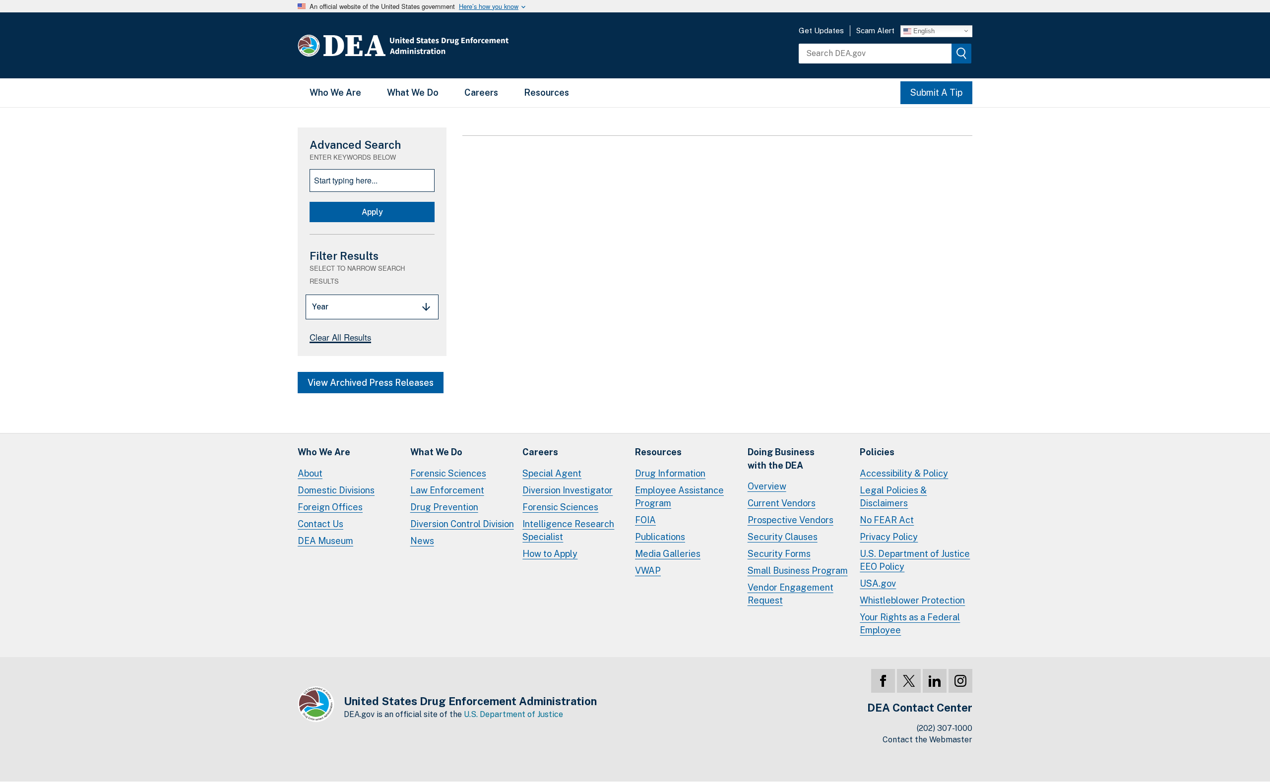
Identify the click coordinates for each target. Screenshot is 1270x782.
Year (320, 306)
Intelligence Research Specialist (568, 530)
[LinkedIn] (935, 681)
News (422, 541)
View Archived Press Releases (371, 382)
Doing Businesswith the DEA (781, 458)
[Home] (433, 45)
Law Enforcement (447, 490)
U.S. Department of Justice (513, 714)
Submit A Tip (936, 92)
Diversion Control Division (462, 524)
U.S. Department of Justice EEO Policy (915, 560)
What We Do (413, 92)
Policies (877, 452)
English (923, 30)
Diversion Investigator (567, 490)
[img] (961, 53)
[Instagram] (960, 681)
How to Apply (549, 553)
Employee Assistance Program (679, 496)
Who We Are (335, 92)
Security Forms (779, 553)
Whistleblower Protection (912, 600)
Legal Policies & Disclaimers (893, 496)
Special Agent (551, 473)
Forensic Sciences (448, 473)
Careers (481, 92)
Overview (767, 486)
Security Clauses (783, 537)
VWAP (648, 570)
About (310, 473)
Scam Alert (875, 30)
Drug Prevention (444, 507)
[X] (909, 681)
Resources (546, 92)
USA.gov (878, 583)
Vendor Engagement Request (790, 593)
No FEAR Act (887, 520)
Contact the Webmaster (927, 739)
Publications (660, 537)
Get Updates (821, 30)
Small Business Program (798, 570)
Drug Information (670, 473)
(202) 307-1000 (944, 728)
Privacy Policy (889, 537)
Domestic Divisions (336, 490)
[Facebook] (883, 681)
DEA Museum (325, 541)
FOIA (645, 520)
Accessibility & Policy (904, 473)
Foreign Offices (330, 507)
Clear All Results (340, 337)
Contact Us (320, 524)
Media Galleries (667, 553)
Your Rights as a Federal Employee (910, 623)
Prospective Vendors (790, 520)
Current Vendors (782, 503)
